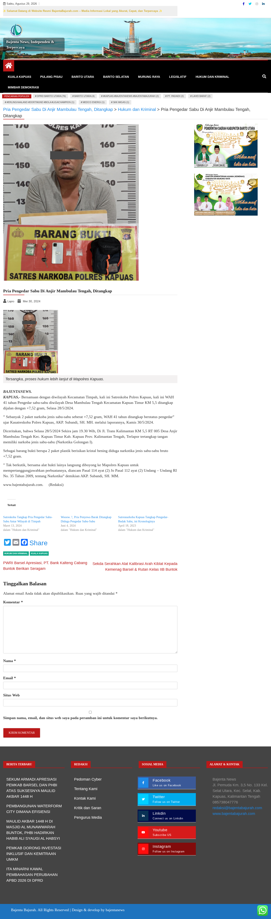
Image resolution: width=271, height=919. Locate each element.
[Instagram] (257, 4)
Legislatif (178, 76)
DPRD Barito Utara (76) (51, 96)
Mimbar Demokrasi (23, 87)
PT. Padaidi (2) (175, 96)
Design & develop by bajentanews (98, 910)
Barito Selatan (116, 76)
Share (38, 543)
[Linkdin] (263, 4)
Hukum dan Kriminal (212, 76)
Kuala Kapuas (19, 76)
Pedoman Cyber (88, 779)
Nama (9, 661)
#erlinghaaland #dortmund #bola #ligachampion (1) (40, 102)
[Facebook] (244, 4)
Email (9, 678)
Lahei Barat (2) (201, 96)
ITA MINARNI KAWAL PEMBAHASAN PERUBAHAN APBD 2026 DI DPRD (32, 875)
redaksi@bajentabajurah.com (237, 808)
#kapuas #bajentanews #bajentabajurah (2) (131, 96)
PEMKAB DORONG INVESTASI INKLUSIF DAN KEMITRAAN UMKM (33, 854)
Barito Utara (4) (84, 96)
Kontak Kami (85, 798)
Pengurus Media (88, 817)
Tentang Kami (85, 789)
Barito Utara (83, 76)
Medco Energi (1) (94, 102)
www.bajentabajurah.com (234, 814)
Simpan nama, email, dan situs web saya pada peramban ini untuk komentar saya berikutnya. (80, 718)
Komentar (13, 602)
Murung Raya (149, 76)
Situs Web (11, 695)
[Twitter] (250, 4)
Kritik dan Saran (87, 808)
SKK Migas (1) (121, 102)
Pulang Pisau (51, 76)
